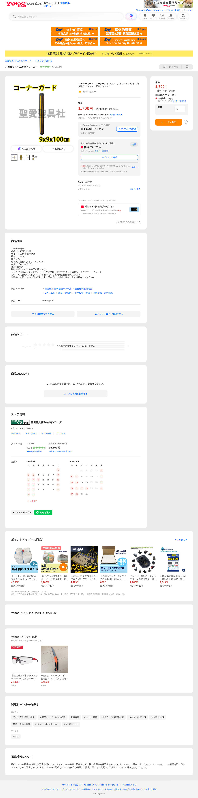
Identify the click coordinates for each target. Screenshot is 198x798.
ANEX (16, 736)
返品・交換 (46, 433)
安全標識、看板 (82, 293)
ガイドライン (97, 789)
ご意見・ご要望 (150, 789)
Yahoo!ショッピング (71, 784)
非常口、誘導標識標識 (113, 717)
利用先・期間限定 (101, 151)
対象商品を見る (116, 115)
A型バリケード (71, 724)
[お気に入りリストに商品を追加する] (185, 122)
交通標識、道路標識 (103, 293)
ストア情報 (60, 433)
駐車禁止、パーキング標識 (53, 717)
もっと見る (179, 540)
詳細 (133, 167)
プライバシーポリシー (50, 789)
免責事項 (108, 789)
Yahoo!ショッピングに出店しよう (169, 10)
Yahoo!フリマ (129, 784)
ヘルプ (190, 10)
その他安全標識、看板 (24, 717)
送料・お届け (31, 433)
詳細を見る (135, 189)
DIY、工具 (50, 293)
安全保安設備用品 (43, 61)
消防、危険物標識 (21, 724)
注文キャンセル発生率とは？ (61, 451)
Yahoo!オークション (111, 784)
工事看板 (75, 717)
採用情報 (117, 789)
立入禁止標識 (157, 717)
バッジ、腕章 (90, 717)
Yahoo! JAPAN (143, 10)
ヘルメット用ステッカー (47, 724)
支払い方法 (15, 433)
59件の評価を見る (34, 451)
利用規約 (86, 789)
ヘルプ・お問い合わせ (132, 789)
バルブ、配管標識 (137, 717)
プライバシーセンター (71, 789)
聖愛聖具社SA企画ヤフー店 (18, 61)
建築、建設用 (64, 293)
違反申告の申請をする (129, 222)
